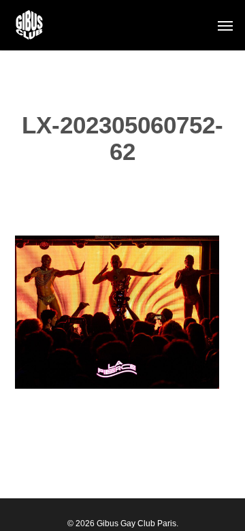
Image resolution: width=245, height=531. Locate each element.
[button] (225, 25)
